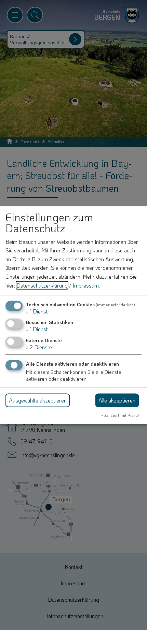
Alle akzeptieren (116, 400)
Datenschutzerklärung (42, 285)
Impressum (86, 285)
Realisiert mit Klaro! (120, 414)
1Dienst (37, 311)
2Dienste (39, 346)
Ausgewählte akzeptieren (38, 400)
